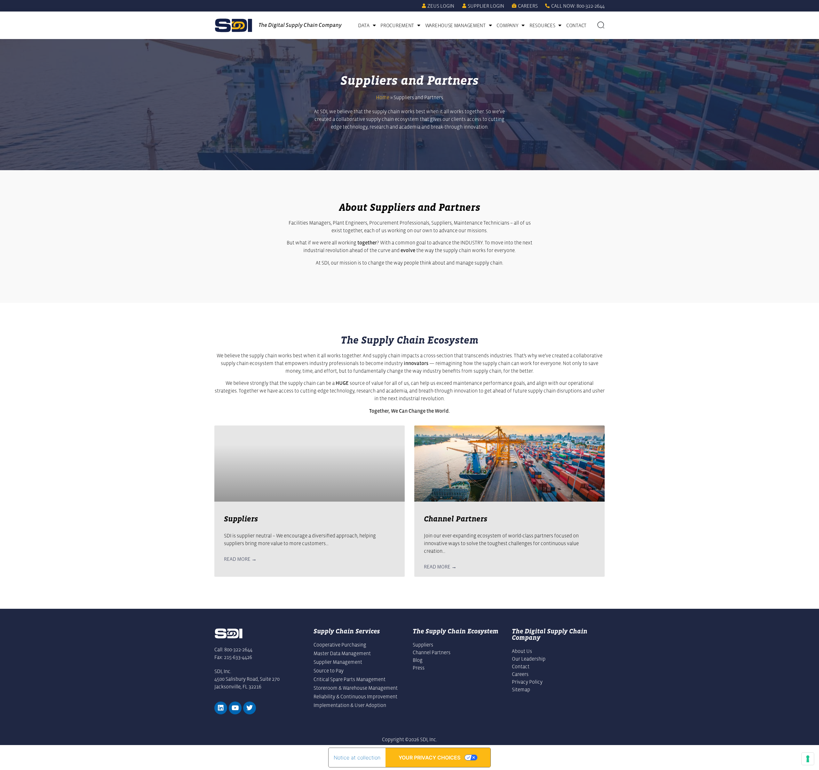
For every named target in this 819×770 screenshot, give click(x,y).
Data (364, 25)
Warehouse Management (455, 25)
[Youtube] (235, 708)
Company (507, 25)
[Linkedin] (220, 708)
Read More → (240, 559)
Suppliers (241, 518)
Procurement (397, 25)
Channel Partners (455, 518)
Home (382, 97)
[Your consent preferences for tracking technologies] (808, 759)
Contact (576, 25)
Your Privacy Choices (429, 757)
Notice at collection (357, 757)
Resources (542, 25)
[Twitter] (249, 708)
